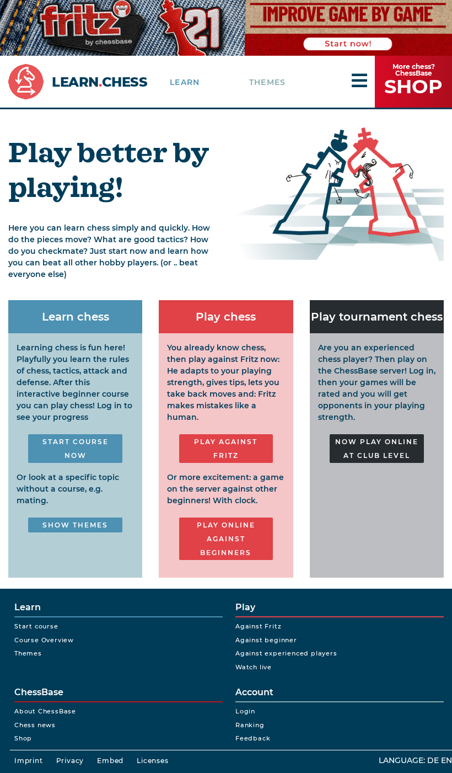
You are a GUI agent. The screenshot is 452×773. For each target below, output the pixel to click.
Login (245, 711)
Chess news (35, 725)
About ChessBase (45, 711)
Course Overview (44, 640)
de (433, 760)
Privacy (70, 760)
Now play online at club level (376, 449)
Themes (267, 82)
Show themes (75, 525)
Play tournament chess (377, 316)
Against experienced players (286, 653)
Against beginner (266, 640)
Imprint (28, 760)
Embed (110, 760)
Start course (36, 626)
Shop (23, 738)
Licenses (152, 760)
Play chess (226, 316)
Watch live (253, 667)
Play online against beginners (226, 539)
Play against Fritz (225, 449)
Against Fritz (258, 626)
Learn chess (75, 316)
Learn (185, 82)
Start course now (75, 449)
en (446, 760)
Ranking (250, 725)
